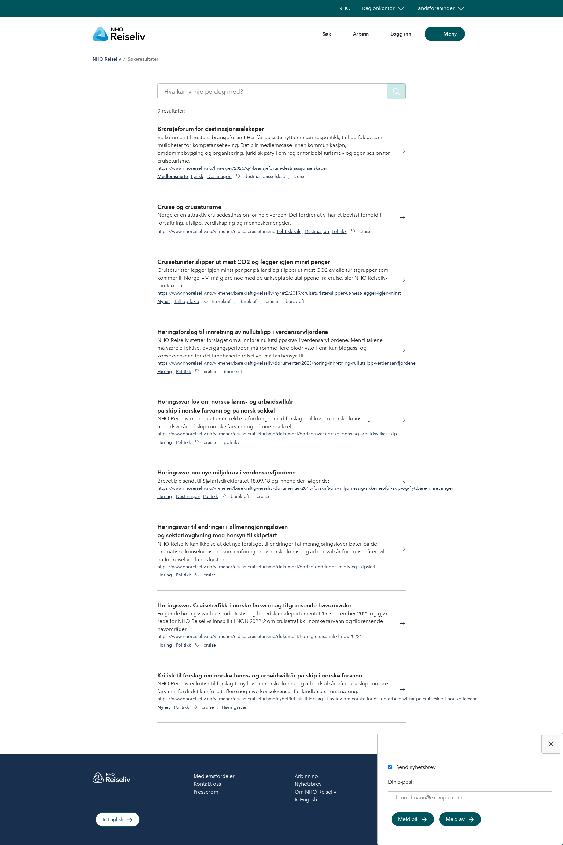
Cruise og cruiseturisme (189, 206)
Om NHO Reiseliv (315, 792)
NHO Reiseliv (107, 59)
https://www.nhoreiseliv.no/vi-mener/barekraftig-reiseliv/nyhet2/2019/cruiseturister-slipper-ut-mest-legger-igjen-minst (279, 293)
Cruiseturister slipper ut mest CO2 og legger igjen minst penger (243, 261)
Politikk (339, 231)
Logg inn (400, 34)
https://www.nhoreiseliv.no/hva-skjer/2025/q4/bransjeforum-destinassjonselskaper (242, 168)
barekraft (295, 301)
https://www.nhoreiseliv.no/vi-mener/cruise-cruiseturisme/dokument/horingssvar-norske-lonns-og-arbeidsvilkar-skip (277, 434)
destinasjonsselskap (264, 176)
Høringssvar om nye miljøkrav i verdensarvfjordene (226, 472)
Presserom (206, 792)
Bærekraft (222, 301)
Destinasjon (219, 176)
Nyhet (163, 301)
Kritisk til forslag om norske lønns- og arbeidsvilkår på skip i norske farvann (259, 675)
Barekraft (248, 301)
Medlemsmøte (172, 176)
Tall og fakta (186, 301)
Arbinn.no (306, 776)
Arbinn (361, 34)
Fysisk (197, 176)
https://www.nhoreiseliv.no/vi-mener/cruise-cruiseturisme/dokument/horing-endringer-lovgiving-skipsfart (266, 567)
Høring (164, 371)
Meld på (408, 819)
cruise (299, 176)
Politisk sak (289, 231)
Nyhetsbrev (308, 784)
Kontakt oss (207, 784)
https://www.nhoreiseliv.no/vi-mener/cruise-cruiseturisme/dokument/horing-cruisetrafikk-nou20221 (259, 636)
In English (113, 819)
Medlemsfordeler (214, 776)
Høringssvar (234, 707)
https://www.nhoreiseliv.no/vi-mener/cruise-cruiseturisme (216, 231)
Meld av (455, 819)
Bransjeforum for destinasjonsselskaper (210, 128)
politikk (231, 442)
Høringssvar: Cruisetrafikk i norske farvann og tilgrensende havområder (254, 605)
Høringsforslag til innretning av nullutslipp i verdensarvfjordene (242, 331)
